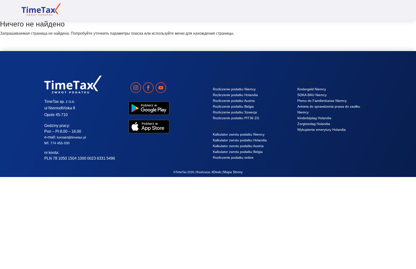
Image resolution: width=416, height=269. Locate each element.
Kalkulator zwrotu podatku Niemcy (239, 134)
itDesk (216, 172)
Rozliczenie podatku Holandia (235, 95)
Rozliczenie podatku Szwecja (235, 112)
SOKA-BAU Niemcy (312, 95)
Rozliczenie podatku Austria (234, 101)
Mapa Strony (233, 172)
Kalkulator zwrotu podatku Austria (238, 146)
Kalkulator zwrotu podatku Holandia (240, 140)
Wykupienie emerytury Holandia (321, 129)
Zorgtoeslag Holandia (313, 124)
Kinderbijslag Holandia (314, 118)
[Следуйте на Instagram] (135, 87)
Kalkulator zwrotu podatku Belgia (238, 152)
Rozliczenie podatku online (233, 157)
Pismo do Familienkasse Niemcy (322, 101)
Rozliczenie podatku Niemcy (234, 89)
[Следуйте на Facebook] (148, 87)
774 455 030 (60, 143)
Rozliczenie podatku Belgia (233, 106)
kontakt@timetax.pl (71, 137)
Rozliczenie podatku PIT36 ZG (236, 118)
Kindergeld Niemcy (311, 89)
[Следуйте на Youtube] (161, 87)
